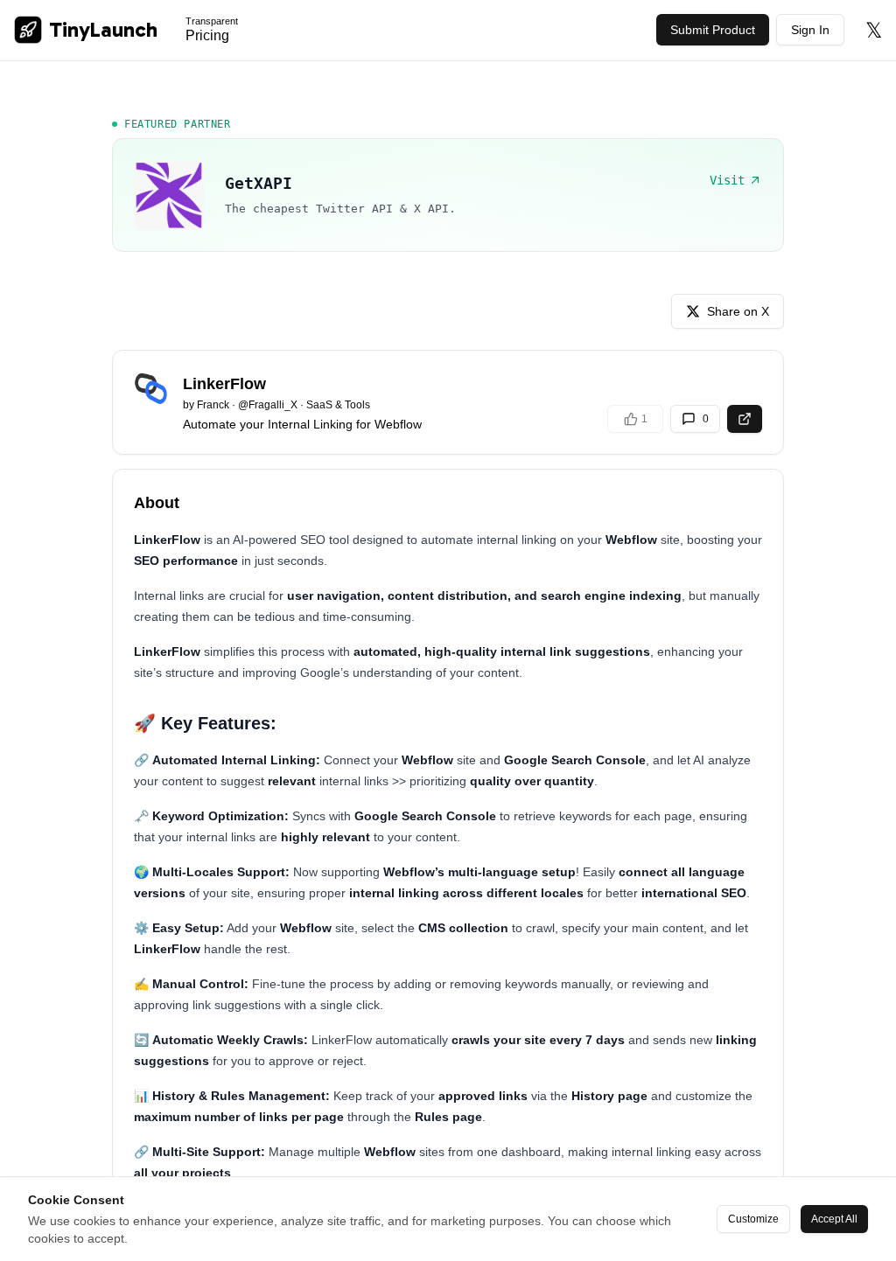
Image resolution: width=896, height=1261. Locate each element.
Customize (753, 1219)
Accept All (834, 1219)
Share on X (738, 311)
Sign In (810, 30)
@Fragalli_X (268, 405)
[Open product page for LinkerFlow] (744, 419)
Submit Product (712, 30)
